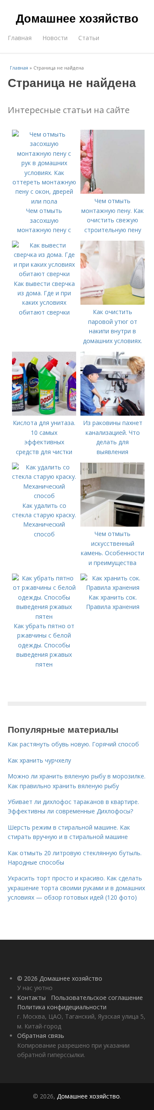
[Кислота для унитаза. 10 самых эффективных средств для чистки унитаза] (44, 413)
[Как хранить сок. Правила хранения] (112, 587)
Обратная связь (40, 1035)
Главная (20, 38)
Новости (55, 38)
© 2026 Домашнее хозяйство (59, 978)
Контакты (31, 997)
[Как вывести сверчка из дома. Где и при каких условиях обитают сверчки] (44, 274)
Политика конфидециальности (62, 1007)
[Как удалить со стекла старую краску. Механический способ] (44, 496)
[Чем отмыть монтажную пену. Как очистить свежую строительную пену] (112, 191)
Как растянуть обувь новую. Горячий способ (73, 744)
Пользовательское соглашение (97, 997)
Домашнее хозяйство (77, 18)
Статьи (88, 38)
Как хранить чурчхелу (39, 760)
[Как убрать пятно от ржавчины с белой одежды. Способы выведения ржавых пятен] (44, 616)
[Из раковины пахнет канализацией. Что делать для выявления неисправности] (112, 413)
